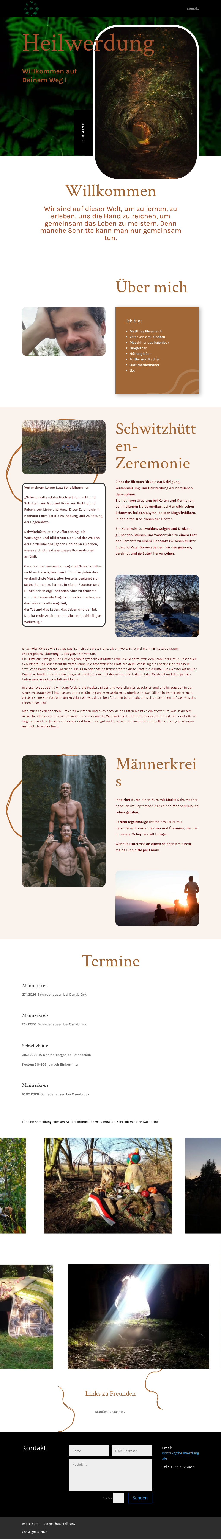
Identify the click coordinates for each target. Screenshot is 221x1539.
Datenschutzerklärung (59, 1524)
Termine (83, 132)
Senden (140, 1498)
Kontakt (193, 9)
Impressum (30, 1524)
